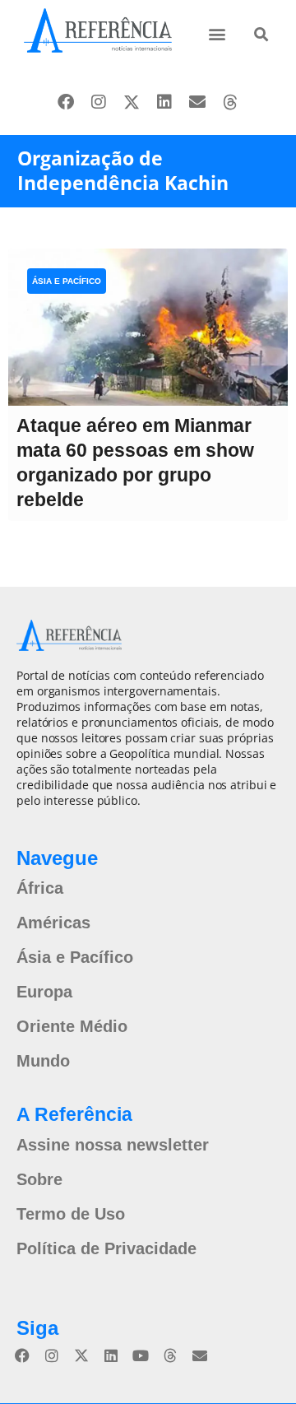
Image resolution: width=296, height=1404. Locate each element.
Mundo (43, 1061)
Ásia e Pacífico (66, 281)
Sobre (39, 1179)
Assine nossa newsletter (112, 1145)
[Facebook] (65, 102)
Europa (44, 992)
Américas (53, 923)
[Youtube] (140, 1355)
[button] (217, 33)
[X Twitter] (131, 102)
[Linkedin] (164, 102)
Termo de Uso (70, 1214)
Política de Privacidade (106, 1248)
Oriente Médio (71, 1026)
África (39, 888)
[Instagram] (98, 102)
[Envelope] (197, 102)
